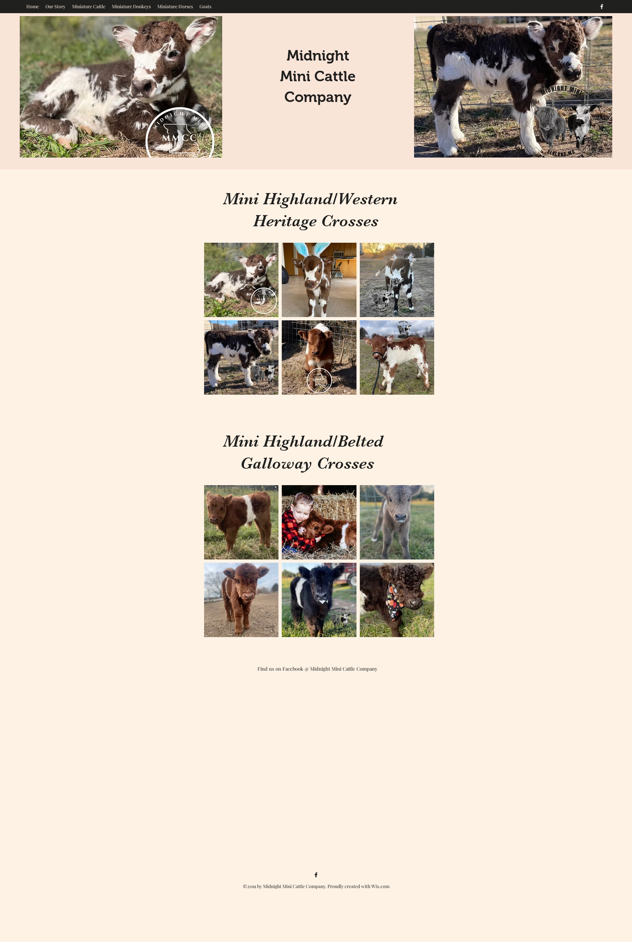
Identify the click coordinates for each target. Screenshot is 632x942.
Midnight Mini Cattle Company (318, 76)
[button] (89, 7)
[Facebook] (601, 6)
